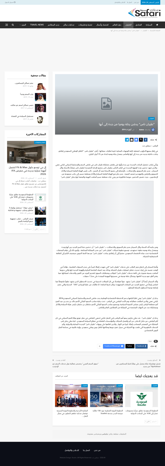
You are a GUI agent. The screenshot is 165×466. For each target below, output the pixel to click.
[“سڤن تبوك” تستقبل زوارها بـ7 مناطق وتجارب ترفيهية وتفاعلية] (40, 211)
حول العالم (117, 24)
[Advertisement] (82, 51)
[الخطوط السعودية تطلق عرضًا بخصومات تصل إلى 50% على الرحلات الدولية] (141, 395)
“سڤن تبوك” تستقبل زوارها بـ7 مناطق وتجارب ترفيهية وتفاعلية (20, 209)
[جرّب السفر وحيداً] (40, 97)
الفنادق (138, 24)
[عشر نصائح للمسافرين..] (40, 86)
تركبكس (104, 434)
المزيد (23, 24)
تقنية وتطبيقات (85, 24)
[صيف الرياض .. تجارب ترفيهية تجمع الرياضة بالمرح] (40, 222)
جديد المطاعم (53, 24)
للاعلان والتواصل (119, 2)
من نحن (136, 2)
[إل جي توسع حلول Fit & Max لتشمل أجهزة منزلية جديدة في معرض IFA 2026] (26, 152)
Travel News (37, 24)
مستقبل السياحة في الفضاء (22, 116)
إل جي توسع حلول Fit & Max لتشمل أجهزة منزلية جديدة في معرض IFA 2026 (27, 170)
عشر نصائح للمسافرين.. (23, 83)
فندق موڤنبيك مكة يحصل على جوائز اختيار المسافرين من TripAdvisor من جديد (138, 365)
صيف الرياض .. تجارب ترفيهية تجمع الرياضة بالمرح (21, 220)
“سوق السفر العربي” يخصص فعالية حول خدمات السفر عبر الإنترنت (75, 365)
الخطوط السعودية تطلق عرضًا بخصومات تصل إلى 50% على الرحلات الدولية (21, 197)
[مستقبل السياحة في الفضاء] (40, 119)
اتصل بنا (129, 2)
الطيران (128, 24)
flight (150, 341)
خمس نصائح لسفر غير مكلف (21, 105)
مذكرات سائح (68, 24)
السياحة (149, 24)
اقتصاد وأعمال (102, 24)
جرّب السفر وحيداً (26, 94)
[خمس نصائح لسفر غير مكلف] (40, 108)
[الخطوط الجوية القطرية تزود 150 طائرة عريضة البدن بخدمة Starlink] (106, 395)
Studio (74, 457)
